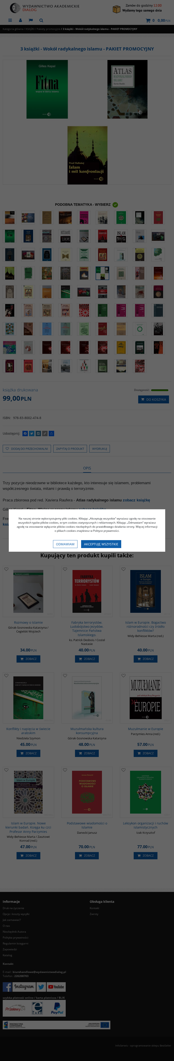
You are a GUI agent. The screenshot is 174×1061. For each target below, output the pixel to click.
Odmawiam (65, 544)
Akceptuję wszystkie (101, 544)
